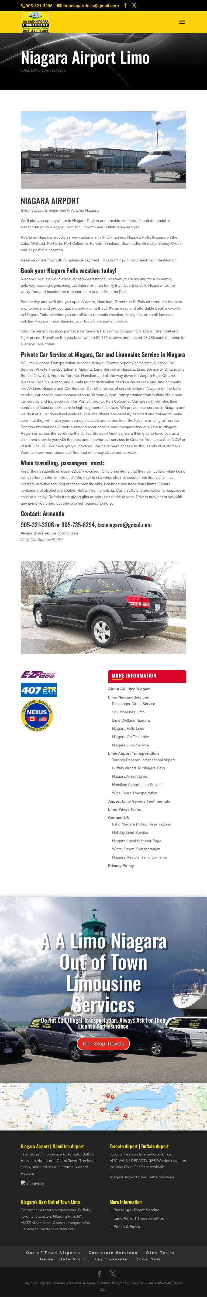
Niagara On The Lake (130, 737)
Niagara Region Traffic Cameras (139, 857)
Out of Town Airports (53, 1252)
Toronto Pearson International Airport (143, 760)
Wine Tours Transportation (134, 793)
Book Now (148, 1259)
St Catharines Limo (128, 712)
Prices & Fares (126, 1226)
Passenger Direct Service (133, 703)
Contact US (118, 818)
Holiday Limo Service (130, 832)
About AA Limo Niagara (129, 689)
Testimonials (111, 1259)
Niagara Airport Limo (129, 776)
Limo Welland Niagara (131, 720)
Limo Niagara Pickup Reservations (141, 824)
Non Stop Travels (103, 1044)
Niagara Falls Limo (128, 728)
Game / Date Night (63, 1259)
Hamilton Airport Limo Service (137, 784)
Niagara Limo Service (130, 745)
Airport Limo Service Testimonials (139, 801)
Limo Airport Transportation (133, 753)
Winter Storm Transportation (136, 849)
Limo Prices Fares (124, 809)
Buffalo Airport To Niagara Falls (138, 768)
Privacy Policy (121, 865)
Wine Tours (160, 1252)
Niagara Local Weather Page (136, 841)
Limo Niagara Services (128, 697)
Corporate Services (113, 1252)
